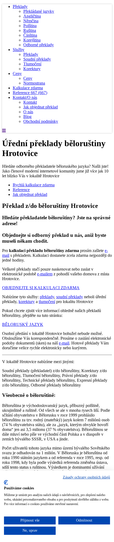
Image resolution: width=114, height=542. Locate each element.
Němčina (30, 21)
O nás (28, 112)
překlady (47, 297)
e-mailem (44, 274)
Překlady (20, 6)
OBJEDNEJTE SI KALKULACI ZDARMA (41, 287)
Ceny (17, 73)
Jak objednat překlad (40, 107)
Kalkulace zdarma (28, 88)
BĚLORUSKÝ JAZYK (22, 324)
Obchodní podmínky (40, 121)
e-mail (64, 343)
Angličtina (32, 16)
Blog (27, 116)
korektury (27, 301)
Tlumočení (32, 64)
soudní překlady (69, 297)
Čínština (30, 35)
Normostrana (34, 83)
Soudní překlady (37, 59)
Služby (18, 49)
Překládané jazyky (38, 11)
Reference (30, 92)
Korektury (32, 68)
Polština (30, 25)
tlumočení (47, 301)
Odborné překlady (38, 45)
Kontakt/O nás (25, 97)
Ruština (29, 30)
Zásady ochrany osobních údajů (86, 477)
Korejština (32, 40)
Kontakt (30, 102)
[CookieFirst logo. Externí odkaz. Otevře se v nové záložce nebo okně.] (6, 482)
